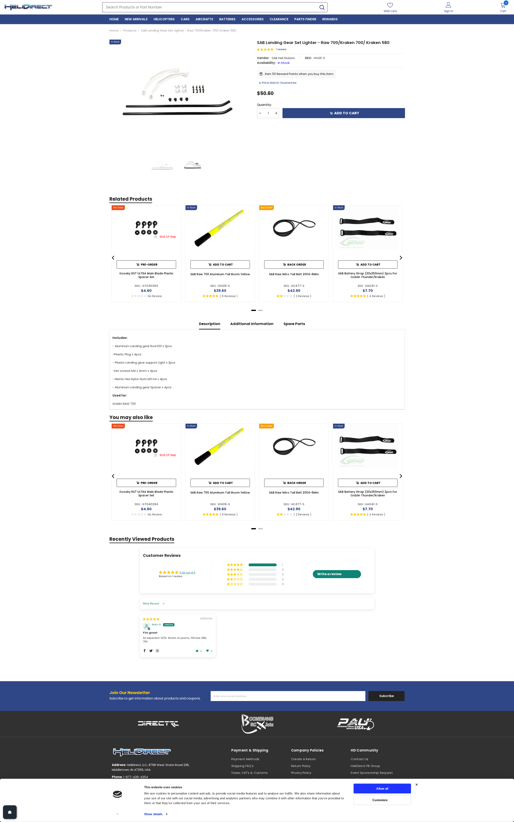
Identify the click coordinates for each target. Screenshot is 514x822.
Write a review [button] (329, 574)
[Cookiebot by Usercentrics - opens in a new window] (117, 814)
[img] (151, 619)
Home (113, 30)
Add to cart (346, 113)
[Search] (214, 7)
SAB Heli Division (283, 58)
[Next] (401, 258)
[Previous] (113, 258)
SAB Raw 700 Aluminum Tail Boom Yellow (220, 274)
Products (130, 30)
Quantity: (264, 105)
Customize (380, 800)
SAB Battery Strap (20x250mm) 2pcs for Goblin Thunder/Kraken (367, 275)
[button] (266, 49)
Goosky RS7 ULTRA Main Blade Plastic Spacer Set (146, 275)
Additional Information (251, 323)
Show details (153, 814)
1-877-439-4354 (135, 777)
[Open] (10, 812)
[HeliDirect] (158, 724)
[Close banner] (417, 785)
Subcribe (386, 696)
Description (209, 323)
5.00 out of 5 (187, 573)
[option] (177, 90)
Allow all (382, 788)
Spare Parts (294, 323)
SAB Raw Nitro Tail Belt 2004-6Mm (294, 274)
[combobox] (209, 7)
